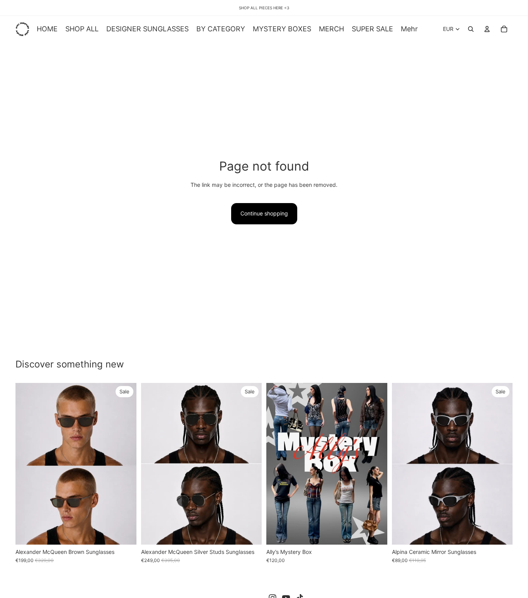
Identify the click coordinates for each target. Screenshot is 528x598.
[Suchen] (470, 29)
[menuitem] (409, 29)
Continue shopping (264, 213)
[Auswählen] (375, 533)
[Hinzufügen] (124, 533)
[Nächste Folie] (124, 463)
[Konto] (487, 29)
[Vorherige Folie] (27, 463)
